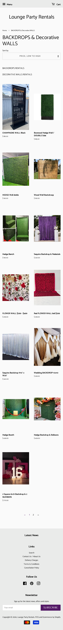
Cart (58, 4)
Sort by (5, 50)
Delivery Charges (31, 560)
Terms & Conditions (31, 564)
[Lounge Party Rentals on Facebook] (25, 584)
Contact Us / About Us (31, 556)
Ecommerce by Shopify (51, 617)
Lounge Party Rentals (31, 17)
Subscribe (50, 607)
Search (31, 552)
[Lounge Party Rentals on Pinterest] (31, 584)
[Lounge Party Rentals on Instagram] (38, 584)
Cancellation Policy (31, 567)
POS (37, 617)
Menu (9, 4)
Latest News (31, 535)
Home (4, 30)
